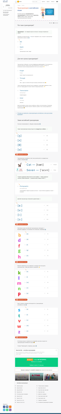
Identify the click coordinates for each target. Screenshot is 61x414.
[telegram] (4, 410)
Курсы (48, 1)
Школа (52, 1)
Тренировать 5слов (22, 261)
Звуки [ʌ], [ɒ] (19, 398)
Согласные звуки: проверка (22, 394)
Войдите (30, 359)
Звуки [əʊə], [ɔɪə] (41, 398)
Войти (20, 1)
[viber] (10, 410)
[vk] (7, 407)
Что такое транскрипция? (7, 10)
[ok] (10, 407)
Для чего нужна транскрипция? (5, 12)
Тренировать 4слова (22, 154)
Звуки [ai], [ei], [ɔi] (42, 387)
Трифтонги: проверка (42, 400)
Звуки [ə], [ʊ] (19, 396)
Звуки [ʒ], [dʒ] (20, 385)
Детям (43, 1)
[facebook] (4, 407)
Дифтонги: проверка (42, 394)
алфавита (24, 229)
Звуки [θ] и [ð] (20, 389)
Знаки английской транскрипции (6, 15)
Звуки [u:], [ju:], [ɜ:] (20, 402)
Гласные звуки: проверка (43, 385)
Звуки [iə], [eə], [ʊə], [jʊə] (43, 389)
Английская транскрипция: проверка (45, 402)
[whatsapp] (7, 410)
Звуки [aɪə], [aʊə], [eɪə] (42, 396)
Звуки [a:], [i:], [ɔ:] (20, 400)
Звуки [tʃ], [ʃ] (19, 387)
